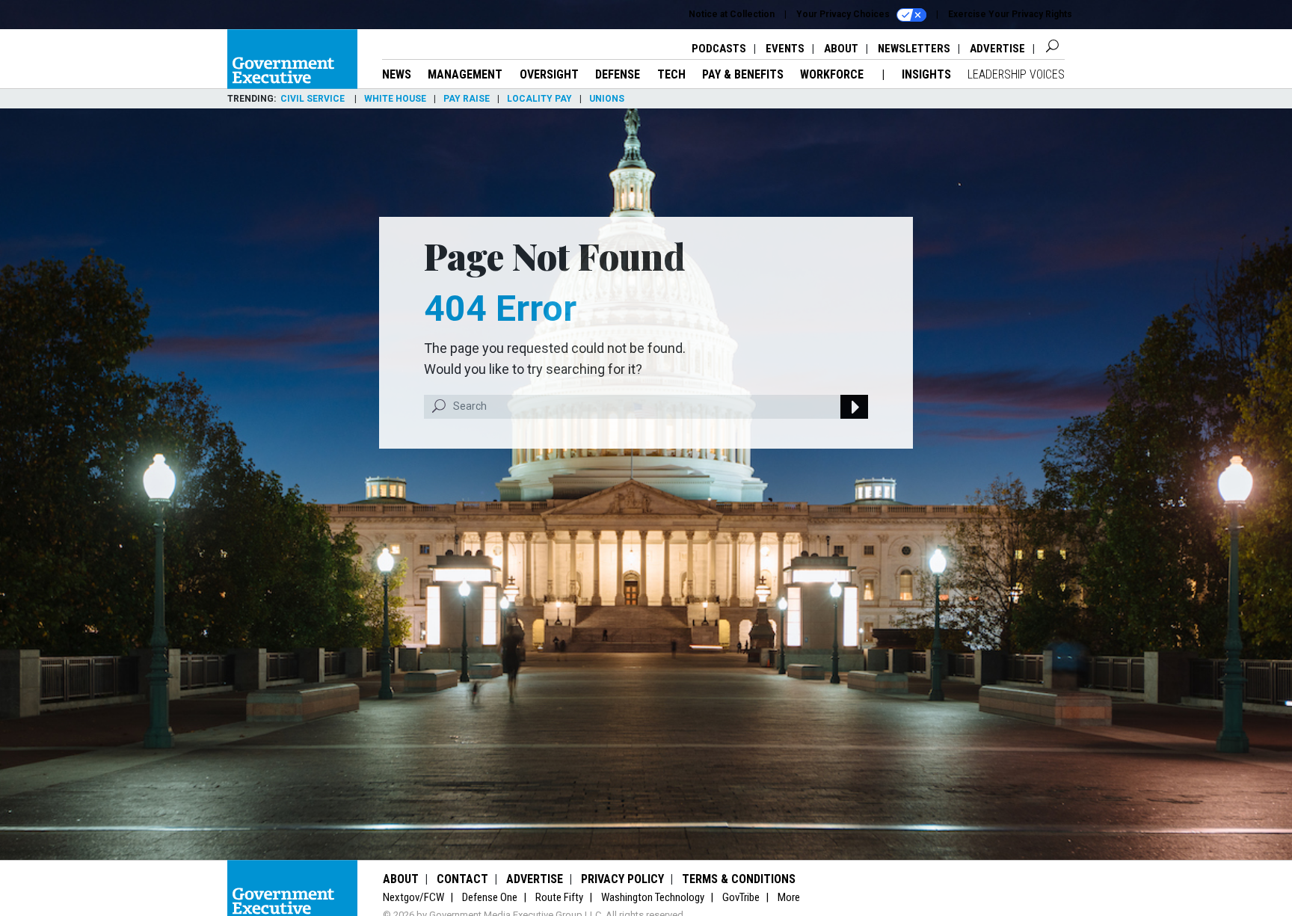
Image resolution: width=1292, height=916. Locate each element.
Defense (617, 74)
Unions (606, 98)
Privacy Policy (622, 879)
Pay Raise (466, 98)
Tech (671, 74)
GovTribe (741, 897)
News (396, 74)
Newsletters (914, 48)
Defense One (489, 897)
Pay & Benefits (743, 74)
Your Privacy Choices (844, 14)
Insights (926, 74)
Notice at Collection (732, 14)
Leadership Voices (1016, 74)
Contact (462, 879)
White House (395, 98)
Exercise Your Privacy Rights (1010, 14)
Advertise (997, 48)
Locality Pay (539, 98)
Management (465, 74)
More (789, 897)
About (841, 48)
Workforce (833, 74)
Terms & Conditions (739, 879)
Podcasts (719, 48)
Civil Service (313, 98)
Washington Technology (652, 897)
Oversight (549, 74)
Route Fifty (559, 897)
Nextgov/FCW (413, 897)
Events (785, 48)
